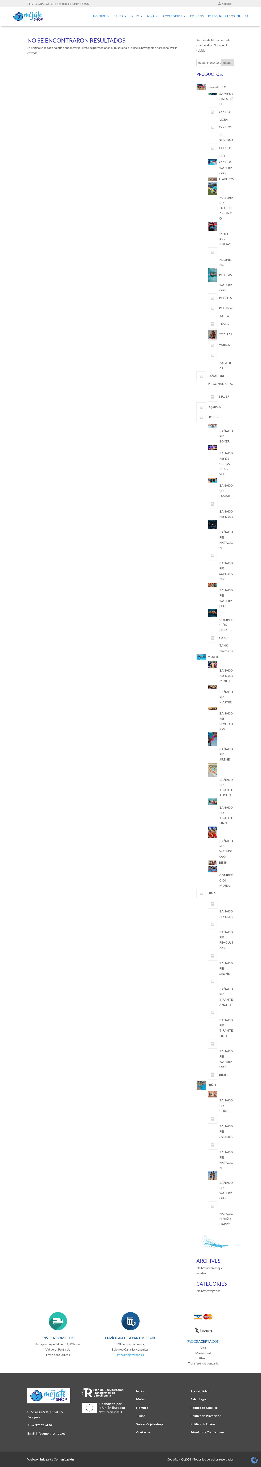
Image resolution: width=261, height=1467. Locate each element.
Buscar (227, 62)
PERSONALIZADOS (221, 16)
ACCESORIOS (172, 16)
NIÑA (151, 16)
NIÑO (135, 16)
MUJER (118, 16)
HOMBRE (99, 16)
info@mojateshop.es (130, 1354)
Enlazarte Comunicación (57, 1459)
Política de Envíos (202, 1424)
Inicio (140, 1391)
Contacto (143, 1432)
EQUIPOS (197, 16)
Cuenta (227, 3)
